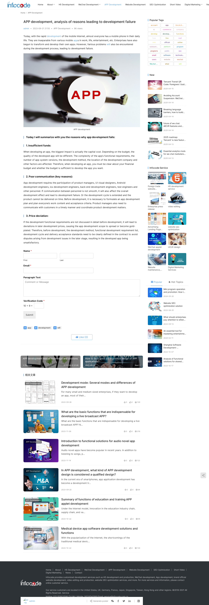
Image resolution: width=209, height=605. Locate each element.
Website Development (135, 4)
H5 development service (176, 187)
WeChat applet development (155, 248)
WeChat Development (88, 4)
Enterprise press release (155, 207)
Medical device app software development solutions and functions (99, 530)
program (180, 47)
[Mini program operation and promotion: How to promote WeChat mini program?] (155, 292)
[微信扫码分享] (112, 601)
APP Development (112, 4)
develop (154, 34)
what (167, 64)
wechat (180, 59)
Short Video (175, 4)
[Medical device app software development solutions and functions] (40, 538)
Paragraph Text (32, 277)
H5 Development (66, 4)
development (54, 36)
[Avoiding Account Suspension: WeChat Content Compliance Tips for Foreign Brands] (155, 99)
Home (40, 4)
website (167, 59)
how (154, 38)
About (50, 4)
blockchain (180, 25)
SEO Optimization (158, 4)
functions (180, 34)
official (167, 42)
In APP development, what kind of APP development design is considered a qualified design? (96, 472)
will (108, 44)
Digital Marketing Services (176, 268)
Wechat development (155, 64)
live (167, 38)
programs (154, 51)
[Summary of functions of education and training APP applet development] (40, 509)
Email (27, 265)
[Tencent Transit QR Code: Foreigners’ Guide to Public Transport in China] (155, 85)
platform (167, 47)
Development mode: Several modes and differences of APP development (98, 385)
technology (180, 55)
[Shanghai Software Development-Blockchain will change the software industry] (155, 348)
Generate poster (100, 601)
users (154, 59)
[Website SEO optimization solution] (155, 306)
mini (154, 42)
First (25, 260)
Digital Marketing (192, 4)
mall (180, 38)
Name (27, 250)
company (180, 29)
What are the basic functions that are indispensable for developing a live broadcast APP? (98, 414)
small (154, 55)
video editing (174, 206)
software (167, 55)
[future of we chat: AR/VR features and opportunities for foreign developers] (155, 127)
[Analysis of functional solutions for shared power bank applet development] (155, 362)
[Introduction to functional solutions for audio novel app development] (40, 450)
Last (62, 260)
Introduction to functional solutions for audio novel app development (98, 443)
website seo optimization (173, 228)
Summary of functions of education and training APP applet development (96, 501)
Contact (78, 572)
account (154, 25)
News (68, 572)
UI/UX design (174, 247)
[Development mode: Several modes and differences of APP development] (40, 392)
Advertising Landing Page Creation (154, 228)
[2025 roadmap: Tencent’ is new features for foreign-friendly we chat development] (155, 140)
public (167, 51)
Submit (29, 314)
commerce (167, 29)
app (76, 40)
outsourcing (154, 47)
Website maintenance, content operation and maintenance (156, 268)
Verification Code (34, 300)
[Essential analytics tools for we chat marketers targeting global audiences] (155, 154)
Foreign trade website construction (154, 187)
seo (180, 51)
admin (26, 28)
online (180, 42)
